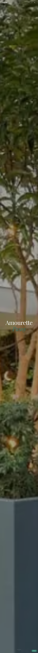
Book (35, 650)
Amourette (4, 2)
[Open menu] (35, 2)
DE (31, 2)
